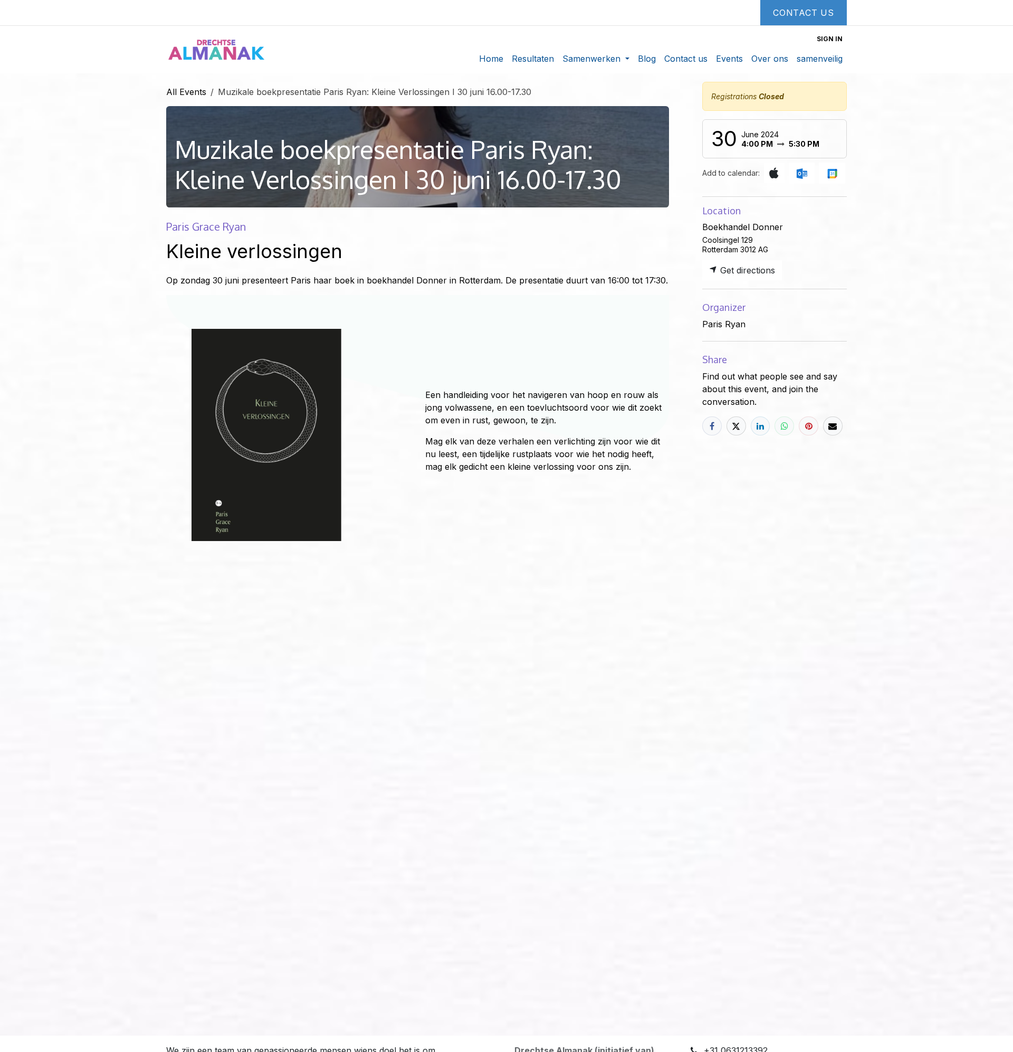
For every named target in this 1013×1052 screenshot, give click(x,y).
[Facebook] (712, 426)
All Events (186, 92)
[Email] (833, 426)
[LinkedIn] (760, 426)
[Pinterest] (808, 426)
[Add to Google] (832, 173)
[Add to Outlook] (802, 173)
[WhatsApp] (784, 426)
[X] (736, 426)
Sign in (830, 39)
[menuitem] (491, 58)
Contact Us (803, 12)
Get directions (746, 270)
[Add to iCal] (774, 173)
